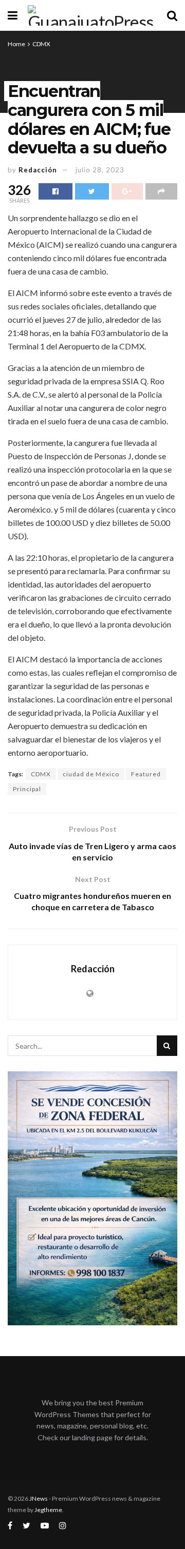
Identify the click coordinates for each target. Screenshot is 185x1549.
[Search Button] (167, 1045)
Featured (146, 774)
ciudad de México (91, 774)
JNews (38, 1498)
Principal (27, 789)
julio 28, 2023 (100, 170)
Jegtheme (48, 1510)
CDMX (41, 44)
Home (16, 44)
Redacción (37, 170)
